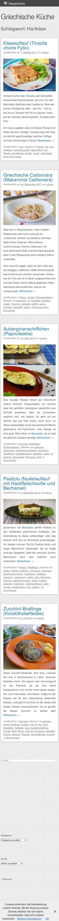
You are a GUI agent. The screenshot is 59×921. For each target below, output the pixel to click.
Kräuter (7, 731)
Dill (32, 724)
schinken (7, 307)
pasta (34, 580)
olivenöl (7, 457)
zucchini (51, 734)
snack (36, 153)
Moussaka (37, 433)
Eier (21, 146)
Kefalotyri (46, 300)
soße (45, 583)
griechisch (46, 570)
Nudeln (31, 297)
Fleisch (22, 297)
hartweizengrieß (22, 150)
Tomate (7, 587)
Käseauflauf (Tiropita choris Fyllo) (25, 45)
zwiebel (35, 587)
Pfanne (7, 734)
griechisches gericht (13, 573)
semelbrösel (17, 153)
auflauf (6, 570)
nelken (46, 453)
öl (52, 453)
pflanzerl (16, 734)
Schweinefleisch (44, 297)
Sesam (28, 153)
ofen (46, 150)
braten (6, 724)
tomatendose (18, 587)
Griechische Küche (27, 16)
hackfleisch (8, 453)
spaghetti (17, 307)
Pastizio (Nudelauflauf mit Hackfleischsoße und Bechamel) (29, 483)
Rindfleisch (34, 443)
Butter (41, 146)
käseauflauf (36, 150)
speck (27, 307)
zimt (39, 457)
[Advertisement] (29, 799)
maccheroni (19, 577)
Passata (7, 580)
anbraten (46, 721)
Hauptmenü (17, 3)
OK (47, 918)
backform (24, 570)
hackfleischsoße (24, 453)
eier (47, 146)
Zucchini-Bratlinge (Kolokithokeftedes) (23, 610)
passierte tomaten (22, 580)
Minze (21, 731)
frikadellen (8, 727)
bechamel (43, 450)
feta (52, 146)
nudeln (6, 303)
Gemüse (23, 443)
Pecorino (15, 303)
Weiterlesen (46, 140)
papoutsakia (18, 457)
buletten (25, 724)
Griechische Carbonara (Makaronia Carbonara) (28, 177)
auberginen (9, 450)
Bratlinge (15, 724)
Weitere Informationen (29, 918)
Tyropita (30, 96)
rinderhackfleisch (33, 583)
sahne (42, 303)
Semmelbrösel (38, 734)
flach (45, 724)
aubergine (39, 447)
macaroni (8, 577)
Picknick (26, 734)
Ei (29, 300)
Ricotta (6, 153)
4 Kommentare (12, 737)
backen (15, 570)
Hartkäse (7, 150)
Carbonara (21, 300)
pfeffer (35, 303)
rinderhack (19, 583)
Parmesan (30, 457)
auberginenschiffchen (26, 450)
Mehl (14, 731)
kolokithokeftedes (39, 727)
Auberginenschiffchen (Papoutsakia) (26, 331)
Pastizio (43, 580)
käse (27, 727)
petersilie (26, 303)
